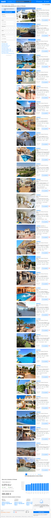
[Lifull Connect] (5, 512)
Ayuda (13, 516)
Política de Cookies (24, 516)
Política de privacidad (18, 516)
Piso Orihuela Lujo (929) (4, 52)
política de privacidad (35, 514)
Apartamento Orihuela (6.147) (5, 45)
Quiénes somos (3, 516)
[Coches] (16, 512)
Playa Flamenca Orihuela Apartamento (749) (7, 53)
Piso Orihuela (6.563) (4, 44)
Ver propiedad (45, 20)
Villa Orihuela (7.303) (4, 43)
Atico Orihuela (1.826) (4, 47)
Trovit (2, 4)
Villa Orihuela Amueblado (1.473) (6, 48)
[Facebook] (26, 512)
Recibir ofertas (41, 512)
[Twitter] (28, 512)
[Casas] (14, 512)
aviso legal (45, 514)
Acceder (47, 1)
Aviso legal (29, 516)
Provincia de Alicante (7, 4)
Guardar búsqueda (8, 12)
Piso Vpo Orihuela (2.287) (5, 46)
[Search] (29, 1)
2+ (8, 28)
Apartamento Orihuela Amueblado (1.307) (7, 51)
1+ (5, 28)
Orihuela (12, 4)
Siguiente (39, 474)
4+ (13, 28)
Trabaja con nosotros (9, 516)
